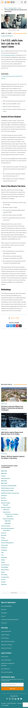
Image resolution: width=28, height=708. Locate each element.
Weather (3, 582)
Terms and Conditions (6, 672)
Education (3, 535)
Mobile (3, 560)
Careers (3, 616)
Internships (4, 613)
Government (4, 545)
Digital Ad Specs (5, 635)
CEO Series (6, 509)
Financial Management (7, 543)
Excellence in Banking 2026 (8, 486)
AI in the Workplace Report (8, 55)
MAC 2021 (10, 516)
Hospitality (4, 550)
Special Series (5, 570)
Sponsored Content (6, 648)
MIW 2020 (8, 523)
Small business (5, 565)
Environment (4, 540)
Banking (3, 498)
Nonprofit (5, 505)
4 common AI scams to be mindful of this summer (11, 77)
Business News (13, 8)
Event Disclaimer (5, 669)
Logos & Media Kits (6, 631)
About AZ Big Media (6, 606)
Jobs (19, 8)
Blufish (7, 705)
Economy (3, 533)
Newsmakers (6, 512)
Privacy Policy (4, 656)
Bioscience (4, 500)
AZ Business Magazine (7, 36)
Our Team (3, 609)
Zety (2, 51)
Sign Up (12, 688)
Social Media (4, 567)
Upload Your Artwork (6, 645)
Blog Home (15, 318)
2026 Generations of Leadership (10, 493)
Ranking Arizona (5, 478)
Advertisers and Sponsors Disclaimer (7, 664)
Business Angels (5, 503)
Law (2, 555)
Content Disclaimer (6, 660)
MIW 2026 (4, 471)
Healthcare (4, 548)
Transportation (5, 577)
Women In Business (8, 519)
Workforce (4, 584)
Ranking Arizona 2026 (7, 490)
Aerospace (4, 495)
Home (5, 8)
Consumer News (5, 526)
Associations (6, 530)
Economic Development (7, 528)
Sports (3, 572)
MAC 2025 (4, 483)
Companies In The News (11, 514)
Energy (3, 538)
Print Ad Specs (5, 638)
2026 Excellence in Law (7, 488)
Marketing (4, 557)
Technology (4, 574)
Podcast (3, 476)
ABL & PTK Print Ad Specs (8, 641)
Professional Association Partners (9, 619)
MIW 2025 (4, 481)
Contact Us (4, 623)
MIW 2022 (4, 473)
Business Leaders (6, 507)
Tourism (3, 579)
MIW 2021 (8, 521)
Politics (3, 562)
